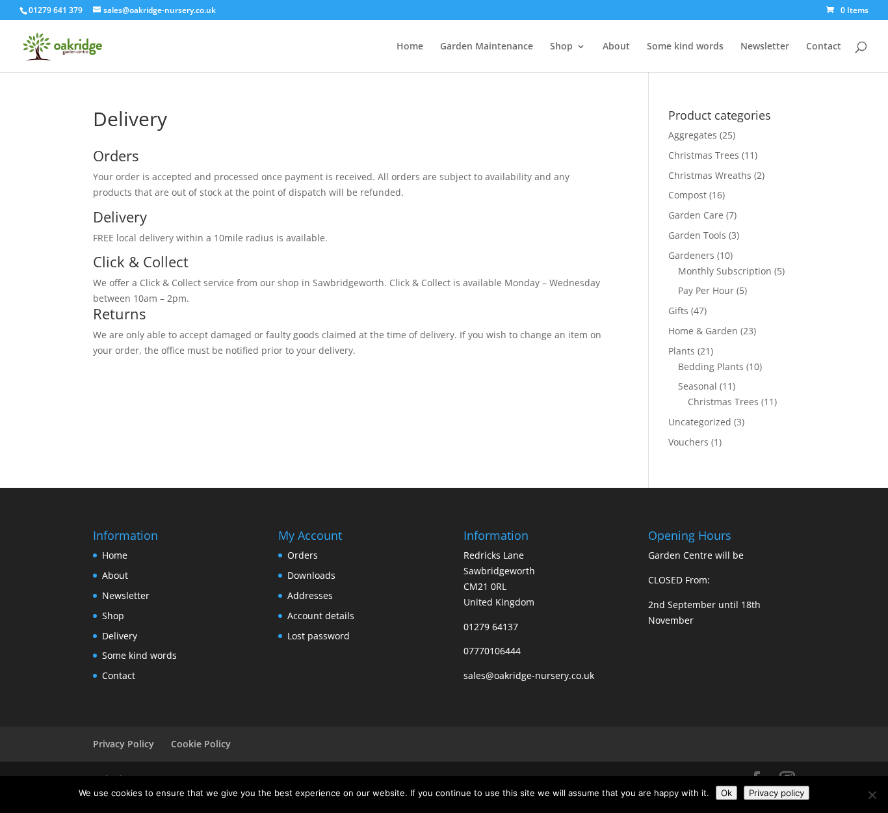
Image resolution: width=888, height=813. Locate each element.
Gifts (678, 310)
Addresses (310, 595)
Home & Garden (703, 331)
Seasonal (697, 386)
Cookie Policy (201, 744)
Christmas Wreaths (709, 175)
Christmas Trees (703, 155)
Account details (320, 615)
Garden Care (696, 215)
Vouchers (688, 442)
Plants (681, 351)
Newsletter (764, 47)
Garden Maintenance (486, 47)
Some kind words (685, 47)
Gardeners (691, 255)
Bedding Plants (711, 366)
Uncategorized (699, 422)
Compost (687, 195)
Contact (823, 47)
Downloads (311, 575)
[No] (871, 794)
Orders (302, 555)
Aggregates (692, 135)
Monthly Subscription (725, 271)
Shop (561, 47)
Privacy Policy (123, 744)
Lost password (318, 636)
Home (410, 47)
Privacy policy (776, 793)
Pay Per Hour (706, 290)
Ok (726, 793)
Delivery (119, 636)
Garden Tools (697, 235)
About (616, 47)
